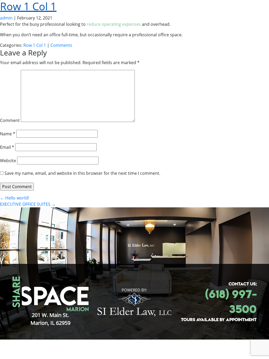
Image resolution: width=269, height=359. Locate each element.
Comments (61, 45)
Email (7, 147)
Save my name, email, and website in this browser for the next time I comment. (82, 173)
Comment (10, 120)
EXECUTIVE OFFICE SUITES (28, 204)
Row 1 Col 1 (34, 45)
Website (8, 160)
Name (7, 134)
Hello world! (14, 198)
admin (6, 18)
